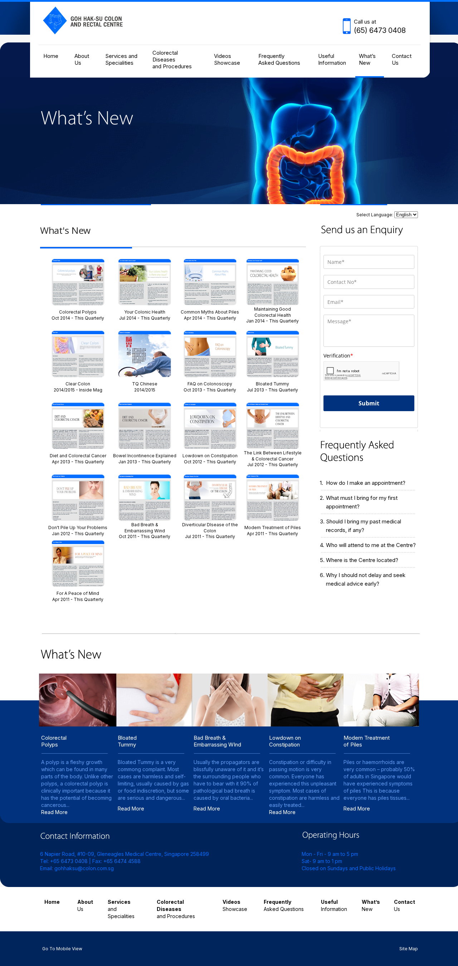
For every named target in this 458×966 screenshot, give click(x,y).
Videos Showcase (227, 59)
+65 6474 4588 (122, 861)
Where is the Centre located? (362, 560)
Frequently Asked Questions (279, 59)
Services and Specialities (121, 59)
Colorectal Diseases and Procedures (172, 59)
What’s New (367, 59)
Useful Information (332, 59)
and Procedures (176, 909)
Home (50, 56)
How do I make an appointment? (365, 482)
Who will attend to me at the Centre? (371, 545)
